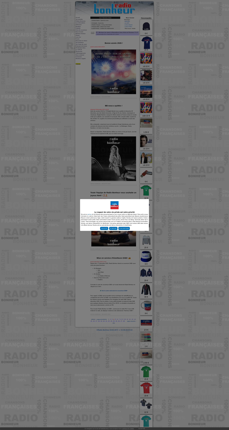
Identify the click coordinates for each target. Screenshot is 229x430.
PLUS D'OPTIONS (124, 228)
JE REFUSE (113, 228)
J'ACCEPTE (104, 228)
